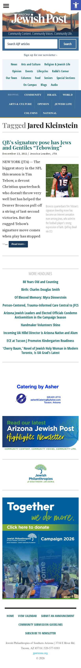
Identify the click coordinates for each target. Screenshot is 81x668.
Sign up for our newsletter (39, 55)
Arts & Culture (20, 104)
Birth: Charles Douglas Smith (40, 289)
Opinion (16, 71)
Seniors (48, 78)
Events (29, 71)
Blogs (44, 85)
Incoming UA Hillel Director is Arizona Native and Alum (40, 333)
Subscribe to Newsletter (40, 633)
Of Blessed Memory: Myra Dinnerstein (40, 297)
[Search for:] (31, 44)
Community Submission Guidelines (40, 624)
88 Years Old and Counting (40, 282)
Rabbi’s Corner (60, 71)
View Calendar (27, 616)
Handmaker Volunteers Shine (40, 325)
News (14, 64)
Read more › (18, 244)
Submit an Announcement (57, 616)
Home (10, 616)
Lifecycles (42, 71)
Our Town (11, 78)
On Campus (30, 85)
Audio (54, 85)
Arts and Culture (30, 64)
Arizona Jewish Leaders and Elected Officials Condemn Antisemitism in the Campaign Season (40, 315)
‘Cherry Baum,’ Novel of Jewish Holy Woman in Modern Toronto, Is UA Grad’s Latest (40, 350)
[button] (76, 5)
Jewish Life (63, 104)
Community (32, 94)
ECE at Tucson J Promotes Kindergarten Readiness (40, 341)
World (68, 94)
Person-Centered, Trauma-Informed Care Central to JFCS (40, 305)
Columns (26, 78)
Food (37, 78)
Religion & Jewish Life (57, 64)
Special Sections (66, 78)
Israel (52, 94)
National (50, 113)
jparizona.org (40, 653)
